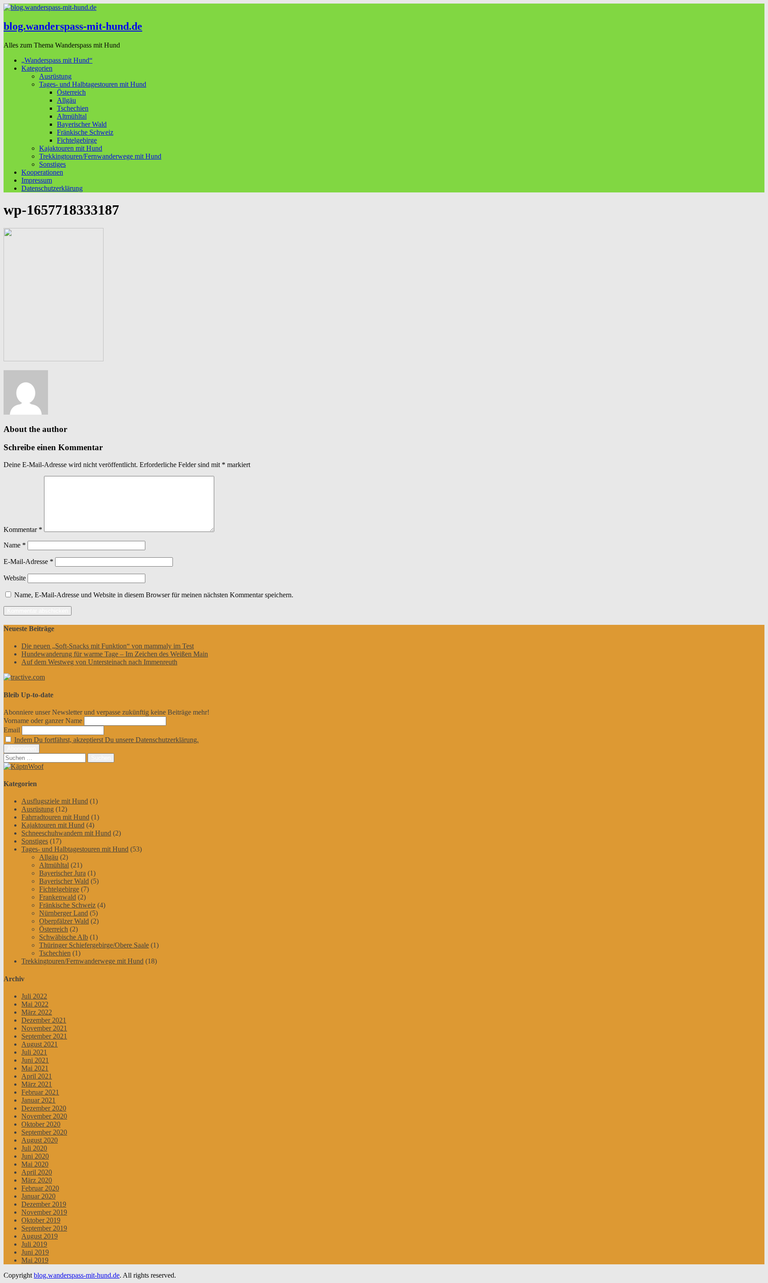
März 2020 (36, 1180)
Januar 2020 (38, 1196)
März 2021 (36, 1084)
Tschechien (72, 108)
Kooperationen (42, 172)
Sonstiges (52, 164)
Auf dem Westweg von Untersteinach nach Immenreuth (99, 662)
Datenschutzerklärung (52, 188)
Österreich (71, 92)
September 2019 (44, 1228)
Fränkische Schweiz (85, 132)
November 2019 (44, 1212)
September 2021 (44, 1036)
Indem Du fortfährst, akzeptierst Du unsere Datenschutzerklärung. (106, 739)
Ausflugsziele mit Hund (54, 801)
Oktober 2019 (40, 1220)
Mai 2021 (34, 1068)
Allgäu (66, 100)
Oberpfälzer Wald (64, 921)
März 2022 (36, 1012)
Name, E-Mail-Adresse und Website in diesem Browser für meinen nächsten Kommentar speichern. (153, 595)
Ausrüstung (55, 76)
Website (15, 578)
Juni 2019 (35, 1252)
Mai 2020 (34, 1164)
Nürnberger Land (63, 913)
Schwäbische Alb (63, 937)
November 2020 (44, 1116)
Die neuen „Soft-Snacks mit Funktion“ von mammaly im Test (107, 646)
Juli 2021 (34, 1052)
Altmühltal (72, 116)
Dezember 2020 (43, 1108)
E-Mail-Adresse (28, 561)
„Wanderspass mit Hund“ (56, 60)
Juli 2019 (34, 1244)
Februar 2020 (40, 1188)
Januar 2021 (38, 1100)
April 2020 (36, 1172)
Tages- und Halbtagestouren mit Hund (92, 84)
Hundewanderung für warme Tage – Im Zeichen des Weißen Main (114, 654)
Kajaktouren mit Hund (70, 148)
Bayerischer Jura (62, 873)
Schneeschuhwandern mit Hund (66, 833)
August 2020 (39, 1140)
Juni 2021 (35, 1060)
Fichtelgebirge (77, 140)
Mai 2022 (34, 1004)
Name (15, 545)
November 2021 (44, 1028)
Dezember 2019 (43, 1204)
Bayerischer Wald (82, 124)
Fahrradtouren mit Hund (55, 817)
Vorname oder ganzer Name (43, 720)
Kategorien (36, 68)
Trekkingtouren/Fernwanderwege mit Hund (100, 156)
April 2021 (36, 1076)
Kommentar (23, 529)
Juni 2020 (35, 1156)
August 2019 (39, 1236)
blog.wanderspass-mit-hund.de (73, 26)
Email (12, 730)
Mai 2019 (34, 1260)
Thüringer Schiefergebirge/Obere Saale (94, 945)
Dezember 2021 (43, 1020)
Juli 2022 (34, 996)
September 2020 (44, 1132)
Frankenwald (57, 897)
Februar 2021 (40, 1092)
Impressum (36, 180)
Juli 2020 (34, 1148)
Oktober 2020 (40, 1124)
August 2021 (39, 1044)
